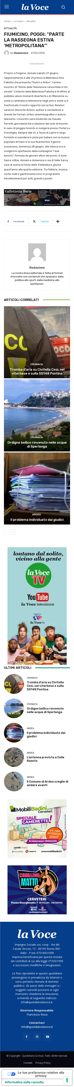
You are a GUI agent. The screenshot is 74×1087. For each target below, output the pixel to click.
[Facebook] (26, 1037)
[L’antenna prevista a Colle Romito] (14, 757)
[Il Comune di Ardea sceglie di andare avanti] (14, 781)
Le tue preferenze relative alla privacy (41, 1074)
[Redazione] (7, 52)
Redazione (21, 53)
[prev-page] (6, 531)
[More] (58, 221)
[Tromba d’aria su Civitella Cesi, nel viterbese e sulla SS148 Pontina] (37, 342)
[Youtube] (47, 1037)
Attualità (31, 21)
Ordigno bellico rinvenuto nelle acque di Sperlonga (37, 444)
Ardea (36, 514)
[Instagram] (37, 1037)
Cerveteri (18, 21)
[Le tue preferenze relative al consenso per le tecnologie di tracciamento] (67, 1080)
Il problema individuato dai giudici (37, 520)
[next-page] (12, 531)
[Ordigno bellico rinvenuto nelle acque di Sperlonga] (37, 415)
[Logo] (35, 7)
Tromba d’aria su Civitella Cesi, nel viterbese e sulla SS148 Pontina (37, 371)
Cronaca (36, 364)
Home (7, 21)
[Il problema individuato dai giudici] (37, 488)
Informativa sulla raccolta (24, 1082)
